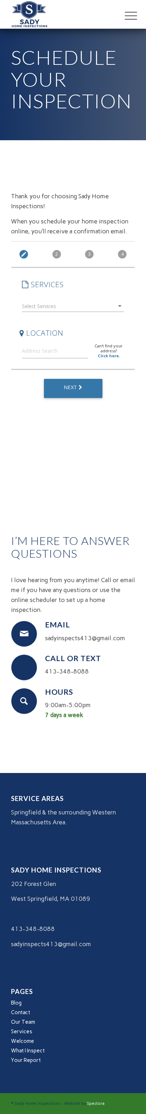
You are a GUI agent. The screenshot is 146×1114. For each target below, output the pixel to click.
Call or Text (73, 658)
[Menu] (125, 15)
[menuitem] (125, 15)
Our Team (23, 1022)
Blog (16, 1003)
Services (21, 1031)
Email (57, 624)
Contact (20, 1012)
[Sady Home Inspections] (60, 14)
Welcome (22, 1041)
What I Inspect (28, 1050)
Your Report (26, 1060)
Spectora (96, 1103)
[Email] (24, 634)
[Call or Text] (24, 667)
